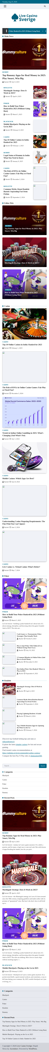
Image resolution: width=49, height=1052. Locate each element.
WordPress (33, 1049)
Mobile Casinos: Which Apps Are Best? (18, 478)
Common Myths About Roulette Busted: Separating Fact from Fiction (16, 191)
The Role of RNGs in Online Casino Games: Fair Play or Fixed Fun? (17, 173)
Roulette (8, 88)
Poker (6, 103)
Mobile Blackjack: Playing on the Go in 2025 (20, 968)
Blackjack (8, 121)
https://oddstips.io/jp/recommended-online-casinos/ (21, 753)
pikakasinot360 (36, 756)
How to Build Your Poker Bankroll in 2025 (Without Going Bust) (17, 108)
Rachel (6, 82)
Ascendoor (14, 1049)
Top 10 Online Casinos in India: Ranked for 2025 (22, 345)
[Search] (45, 6)
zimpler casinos (21, 744)
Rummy (5, 72)
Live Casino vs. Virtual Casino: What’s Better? (21, 567)
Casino (6, 137)
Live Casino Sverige (24, 1046)
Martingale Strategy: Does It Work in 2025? (22, 263)
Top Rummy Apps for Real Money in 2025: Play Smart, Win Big (24, 1021)
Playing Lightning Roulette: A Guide (29, 713)
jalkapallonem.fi (8, 742)
